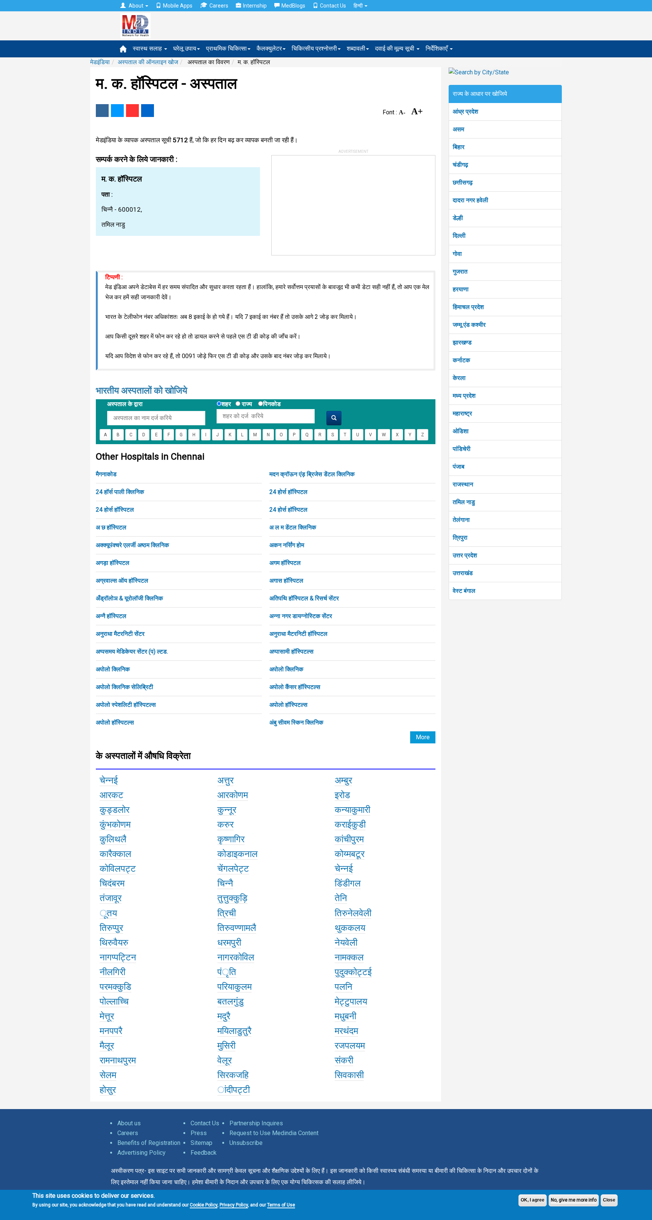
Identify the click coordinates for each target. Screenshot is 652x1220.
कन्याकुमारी (352, 810)
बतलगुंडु (230, 1001)
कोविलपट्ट (118, 868)
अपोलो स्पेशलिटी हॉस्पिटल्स (126, 704)
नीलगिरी (112, 972)
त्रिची (226, 913)
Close (609, 1200)
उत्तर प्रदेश (465, 555)
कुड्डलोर (114, 810)
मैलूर (107, 1045)
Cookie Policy (203, 1205)
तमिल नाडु (464, 502)
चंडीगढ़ (460, 164)
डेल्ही (458, 218)
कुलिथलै (113, 839)
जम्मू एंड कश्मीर (469, 324)
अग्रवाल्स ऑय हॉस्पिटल (122, 580)
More (423, 737)
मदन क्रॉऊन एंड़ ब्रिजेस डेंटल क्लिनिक (312, 474)
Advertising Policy (141, 1152)
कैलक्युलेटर (269, 48)
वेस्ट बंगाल (464, 590)
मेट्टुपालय (351, 1001)
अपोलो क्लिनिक (113, 669)
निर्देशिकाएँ (437, 48)
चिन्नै (225, 883)
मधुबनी (345, 1016)
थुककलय (350, 928)
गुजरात (460, 271)
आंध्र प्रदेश (465, 111)
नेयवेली (346, 942)
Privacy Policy (234, 1205)
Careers (218, 6)
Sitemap (201, 1142)
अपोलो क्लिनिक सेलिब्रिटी (124, 687)
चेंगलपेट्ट (233, 868)
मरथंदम (346, 1031)
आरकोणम (232, 795)
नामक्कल (349, 957)
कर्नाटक (461, 360)
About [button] (136, 6)
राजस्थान (463, 484)
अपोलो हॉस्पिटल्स (288, 704)
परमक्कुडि (115, 987)
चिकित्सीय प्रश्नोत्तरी (314, 48)
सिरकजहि (233, 1075)
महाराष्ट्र (462, 413)
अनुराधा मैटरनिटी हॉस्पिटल (298, 633)
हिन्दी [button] (359, 6)
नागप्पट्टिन (118, 957)
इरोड (342, 795)
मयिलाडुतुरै (234, 1031)
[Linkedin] (147, 110)
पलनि (343, 987)
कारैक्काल (115, 854)
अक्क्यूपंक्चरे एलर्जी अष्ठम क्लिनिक (132, 545)
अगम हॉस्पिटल (285, 562)
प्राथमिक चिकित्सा (226, 48)
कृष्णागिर (230, 839)
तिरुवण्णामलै (236, 928)
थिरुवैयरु (114, 942)
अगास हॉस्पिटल (286, 580)
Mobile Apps (177, 6)
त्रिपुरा (460, 537)
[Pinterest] (132, 110)
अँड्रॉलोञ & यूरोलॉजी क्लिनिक (129, 598)
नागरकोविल (235, 957)
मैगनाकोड (106, 474)
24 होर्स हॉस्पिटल (288, 491)
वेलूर (224, 1060)
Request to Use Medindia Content (273, 1133)
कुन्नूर (226, 810)
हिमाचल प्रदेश (468, 307)
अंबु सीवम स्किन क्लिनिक (296, 722)
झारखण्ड (462, 342)
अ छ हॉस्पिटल (111, 527)
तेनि (341, 898)
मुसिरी (226, 1045)
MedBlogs (293, 6)
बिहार (458, 147)
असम (458, 129)
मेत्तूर (107, 1016)
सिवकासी (349, 1075)
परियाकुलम (234, 987)
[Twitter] (117, 110)
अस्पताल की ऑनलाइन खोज (148, 62)
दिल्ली (459, 235)
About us (129, 1123)
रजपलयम (350, 1045)
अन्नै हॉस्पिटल (111, 616)
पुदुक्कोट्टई (353, 972)
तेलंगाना (461, 519)
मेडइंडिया (100, 62)
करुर (225, 824)
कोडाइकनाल (237, 854)
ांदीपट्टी (233, 1090)
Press (199, 1133)
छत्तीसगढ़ (463, 182)
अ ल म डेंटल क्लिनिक (292, 527)
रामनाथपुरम (118, 1060)
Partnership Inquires (256, 1123)
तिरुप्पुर (111, 928)
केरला (459, 378)
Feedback (204, 1152)
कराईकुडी (350, 824)
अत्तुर (225, 780)
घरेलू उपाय (184, 48)
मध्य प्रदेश (464, 395)
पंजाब (458, 466)
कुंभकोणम (115, 824)
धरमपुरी (229, 942)
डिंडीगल (348, 883)
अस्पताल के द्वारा (125, 404)
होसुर (108, 1090)
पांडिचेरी (462, 448)
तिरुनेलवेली (353, 913)
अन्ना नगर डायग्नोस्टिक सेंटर (300, 616)
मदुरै (223, 1016)
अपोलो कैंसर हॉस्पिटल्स (294, 687)
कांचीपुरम (349, 839)
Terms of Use (281, 1205)
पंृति (226, 972)
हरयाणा (461, 289)
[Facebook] (102, 110)
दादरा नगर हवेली (470, 200)
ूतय (108, 913)
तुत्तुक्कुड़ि (232, 898)
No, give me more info (574, 1200)
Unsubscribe (246, 1142)
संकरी (344, 1060)
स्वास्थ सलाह (148, 48)
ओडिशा (461, 431)
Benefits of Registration (148, 1142)
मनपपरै (111, 1031)
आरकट (111, 795)
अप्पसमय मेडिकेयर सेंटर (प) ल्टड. (132, 651)
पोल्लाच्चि (114, 1001)
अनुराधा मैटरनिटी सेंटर (120, 633)
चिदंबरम (112, 883)
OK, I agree (532, 1200)
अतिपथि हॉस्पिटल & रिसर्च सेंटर (304, 598)
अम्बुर (343, 780)
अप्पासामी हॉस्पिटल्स (291, 651)
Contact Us (333, 6)
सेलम (108, 1075)
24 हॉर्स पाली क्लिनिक (120, 491)
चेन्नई (109, 780)
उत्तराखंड (463, 573)
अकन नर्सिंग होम (286, 545)
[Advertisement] (328, 202)
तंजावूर (110, 898)
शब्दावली (356, 48)
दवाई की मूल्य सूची (395, 48)
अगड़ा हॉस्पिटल (112, 562)
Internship (255, 6)
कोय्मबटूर (349, 854)
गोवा (457, 253)
